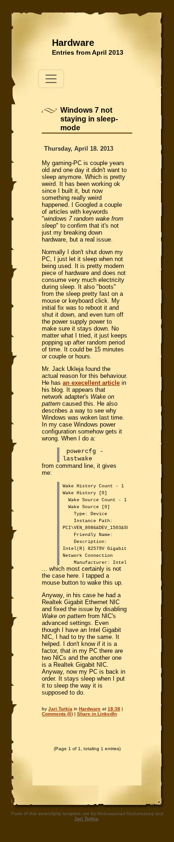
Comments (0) (57, 713)
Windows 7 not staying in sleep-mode (89, 119)
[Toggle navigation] (51, 79)
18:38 (114, 708)
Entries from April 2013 (87, 52)
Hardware (73, 43)
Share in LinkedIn (97, 713)
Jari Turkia (60, 708)
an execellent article (91, 382)
